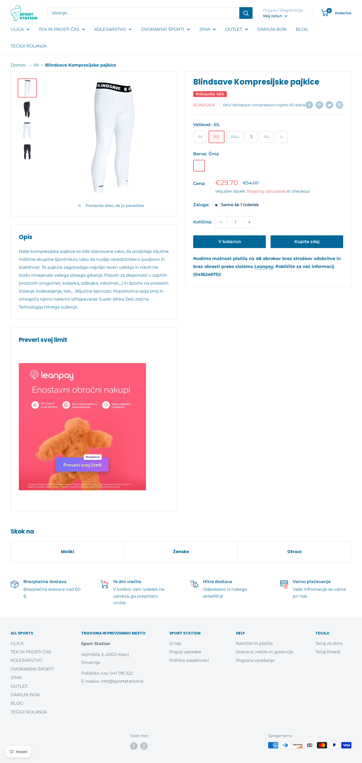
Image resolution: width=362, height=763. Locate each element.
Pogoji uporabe (185, 651)
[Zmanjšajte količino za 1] (221, 222)
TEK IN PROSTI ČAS (59, 29)
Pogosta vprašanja (255, 660)
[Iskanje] (246, 13)
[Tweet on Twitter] (329, 105)
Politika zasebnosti (189, 660)
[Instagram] (144, 745)
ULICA (17, 29)
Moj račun (273, 16)
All (36, 65)
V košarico (229, 241)
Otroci (294, 552)
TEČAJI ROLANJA (29, 45)
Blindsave (204, 105)
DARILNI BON (271, 29)
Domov (18, 65)
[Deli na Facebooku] (309, 105)
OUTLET (233, 29)
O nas (175, 643)
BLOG (302, 29)
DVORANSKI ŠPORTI (162, 29)
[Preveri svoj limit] (94, 426)
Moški (67, 552)
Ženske (181, 552)
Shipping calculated (265, 191)
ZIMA (204, 29)
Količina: (202, 221)
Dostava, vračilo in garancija (264, 651)
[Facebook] (134, 745)
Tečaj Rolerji (327, 651)
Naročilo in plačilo (254, 643)
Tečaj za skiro (329, 643)
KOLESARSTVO (110, 29)
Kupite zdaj (307, 241)
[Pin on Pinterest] (319, 105)
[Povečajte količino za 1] (249, 222)
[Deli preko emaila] (339, 105)
